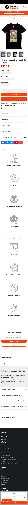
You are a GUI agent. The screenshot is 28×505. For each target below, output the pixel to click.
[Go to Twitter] (12, 142)
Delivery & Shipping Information (8, 459)
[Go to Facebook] (3, 142)
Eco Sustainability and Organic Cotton (9, 463)
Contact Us (3, 474)
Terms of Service (5, 478)
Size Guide (3, 461)
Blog (2, 469)
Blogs (14, 3)
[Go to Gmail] (20, 142)
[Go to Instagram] (5, 491)
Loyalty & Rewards (5, 455)
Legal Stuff (3, 476)
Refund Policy (4, 480)
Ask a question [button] (14, 345)
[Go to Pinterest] (16, 142)
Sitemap (3, 484)
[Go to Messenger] (7, 142)
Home (2, 15)
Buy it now (14, 99)
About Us (3, 472)
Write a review (14, 341)
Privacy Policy (4, 482)
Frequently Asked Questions (7, 457)
